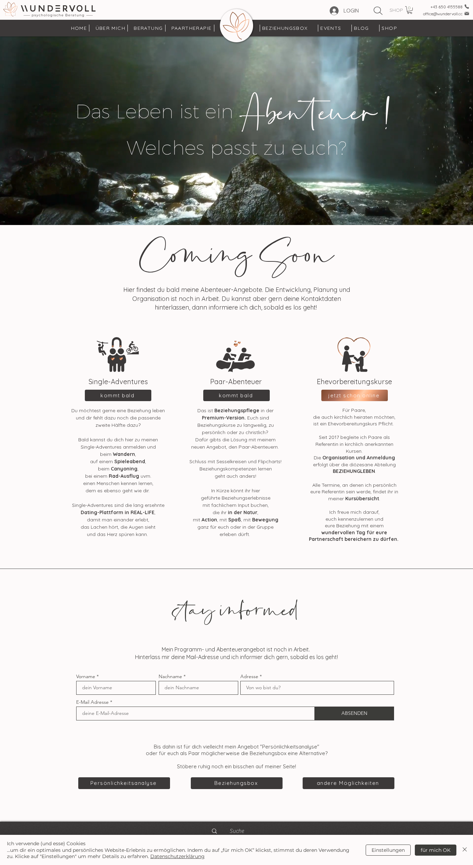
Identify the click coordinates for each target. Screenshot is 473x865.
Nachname (170, 676)
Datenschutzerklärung (177, 856)
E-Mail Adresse (92, 702)
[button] (409, 10)
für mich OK (435, 850)
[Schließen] (465, 849)
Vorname (85, 676)
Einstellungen (388, 850)
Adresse (249, 676)
